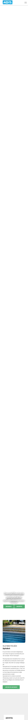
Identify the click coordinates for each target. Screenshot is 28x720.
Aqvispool (19, 606)
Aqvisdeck (8, 606)
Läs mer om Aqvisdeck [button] (11, 687)
